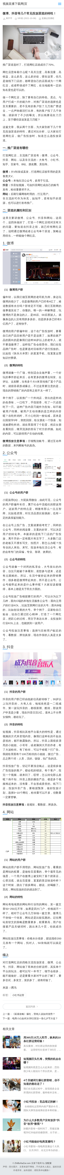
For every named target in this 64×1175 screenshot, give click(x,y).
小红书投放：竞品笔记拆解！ (41, 1101)
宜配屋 (48, 1163)
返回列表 (30, 1006)
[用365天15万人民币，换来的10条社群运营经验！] (12, 1042)
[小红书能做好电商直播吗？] (12, 1146)
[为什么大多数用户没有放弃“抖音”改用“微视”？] (12, 1124)
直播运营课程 (48, 18)
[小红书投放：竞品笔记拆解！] (12, 1106)
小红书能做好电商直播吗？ (40, 1141)
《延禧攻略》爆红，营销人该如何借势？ (33, 1014)
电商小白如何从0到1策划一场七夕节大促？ (35, 1018)
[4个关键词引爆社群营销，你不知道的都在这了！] (12, 1085)
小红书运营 (18, 995)
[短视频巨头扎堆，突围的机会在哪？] (12, 1063)
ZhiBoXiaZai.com (23, 1163)
